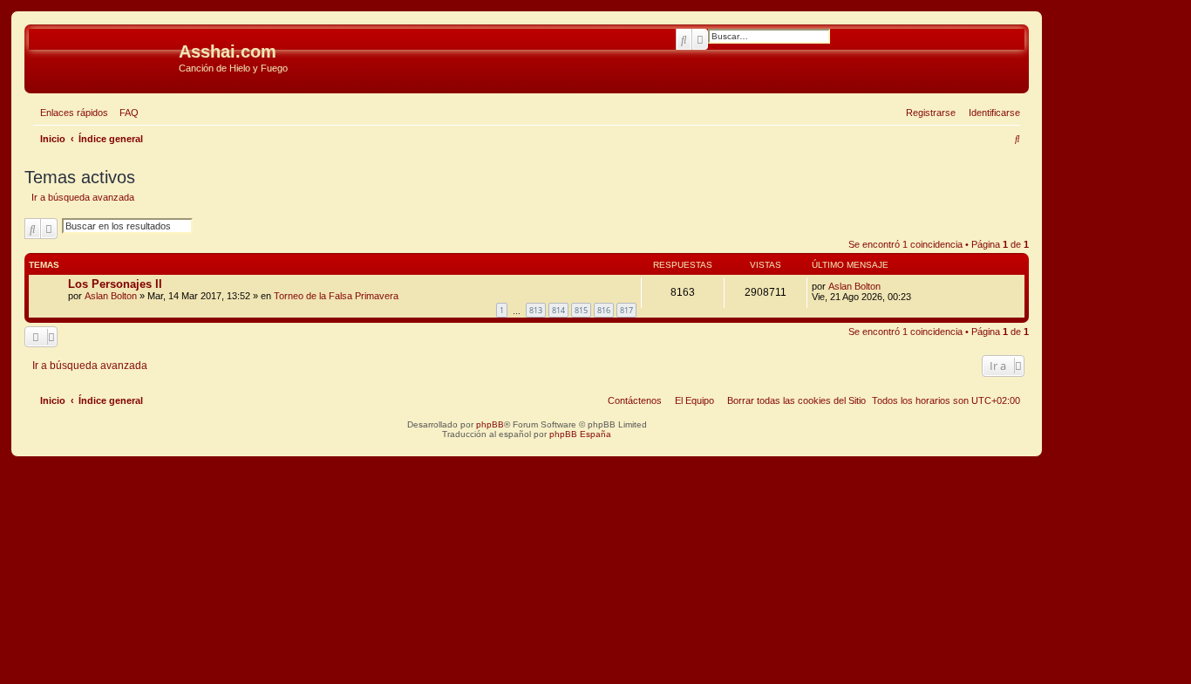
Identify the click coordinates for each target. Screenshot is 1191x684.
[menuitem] (125, 112)
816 (603, 310)
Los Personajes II (115, 284)
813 (535, 310)
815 (581, 310)
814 (558, 310)
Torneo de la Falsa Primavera (336, 296)
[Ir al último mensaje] (886, 286)
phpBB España (580, 434)
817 (626, 310)
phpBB (490, 424)
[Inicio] (104, 57)
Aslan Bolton (111, 296)
